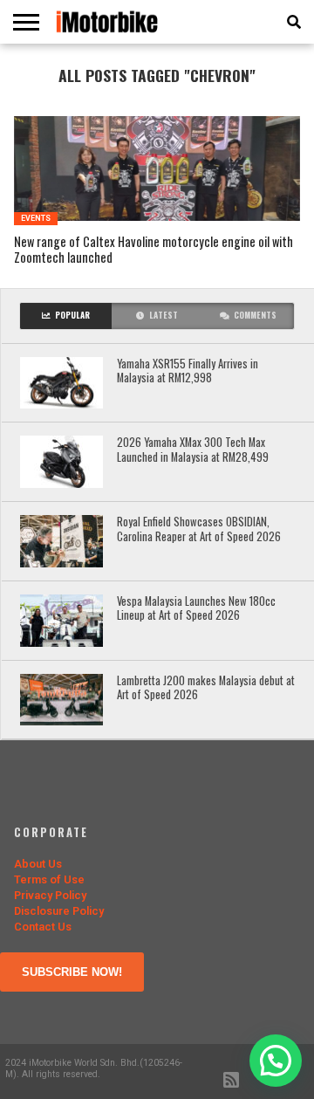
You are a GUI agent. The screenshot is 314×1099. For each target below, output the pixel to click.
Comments (255, 315)
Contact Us (43, 926)
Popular (72, 315)
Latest (163, 315)
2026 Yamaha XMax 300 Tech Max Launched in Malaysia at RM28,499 (193, 450)
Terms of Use (49, 879)
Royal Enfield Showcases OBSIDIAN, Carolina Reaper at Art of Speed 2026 (199, 529)
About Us (38, 863)
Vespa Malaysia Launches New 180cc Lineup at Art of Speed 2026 (196, 608)
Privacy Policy (50, 895)
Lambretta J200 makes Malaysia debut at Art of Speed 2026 (206, 688)
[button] (275, 1060)
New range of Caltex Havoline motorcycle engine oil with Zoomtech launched (153, 250)
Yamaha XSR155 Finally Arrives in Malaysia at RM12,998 (187, 371)
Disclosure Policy (59, 910)
